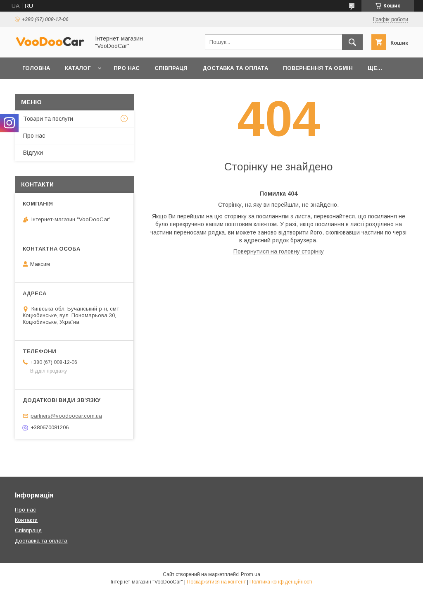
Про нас (127, 68)
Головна (36, 68)
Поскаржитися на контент (216, 582)
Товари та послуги (48, 118)
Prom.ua (250, 574)
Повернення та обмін (318, 68)
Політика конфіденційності (281, 582)
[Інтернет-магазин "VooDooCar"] (50, 45)
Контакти (26, 520)
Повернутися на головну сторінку (278, 251)
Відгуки (33, 152)
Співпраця (171, 68)
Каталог (77, 68)
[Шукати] (352, 42)
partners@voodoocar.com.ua (66, 416)
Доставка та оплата (235, 68)
